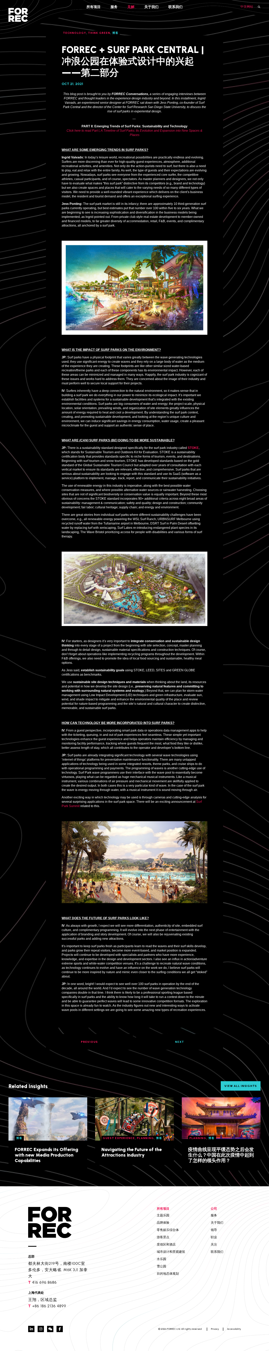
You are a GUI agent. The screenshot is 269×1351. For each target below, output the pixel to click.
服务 (114, 7)
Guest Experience (119, 1138)
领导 (214, 1230)
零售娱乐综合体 (168, 1230)
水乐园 (161, 1259)
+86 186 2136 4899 (49, 1306)
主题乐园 (163, 1215)
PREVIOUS (89, 1042)
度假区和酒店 (166, 1244)
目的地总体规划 (168, 1273)
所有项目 (93, 7)
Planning (145, 1138)
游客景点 (163, 1237)
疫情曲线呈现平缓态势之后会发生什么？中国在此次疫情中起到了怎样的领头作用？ (221, 1155)
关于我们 (151, 7)
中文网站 (246, 6)
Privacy (215, 1329)
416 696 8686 (44, 1282)
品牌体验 (163, 1222)
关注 (214, 1244)
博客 (19, 1138)
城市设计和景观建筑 (171, 1252)
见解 (130, 7)
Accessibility (234, 1329)
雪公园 (161, 1266)
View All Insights (240, 1086)
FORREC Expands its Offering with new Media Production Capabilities (46, 1155)
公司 (214, 1208)
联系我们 (175, 7)
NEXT (179, 1042)
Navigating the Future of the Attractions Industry (131, 1152)
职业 (214, 1237)
